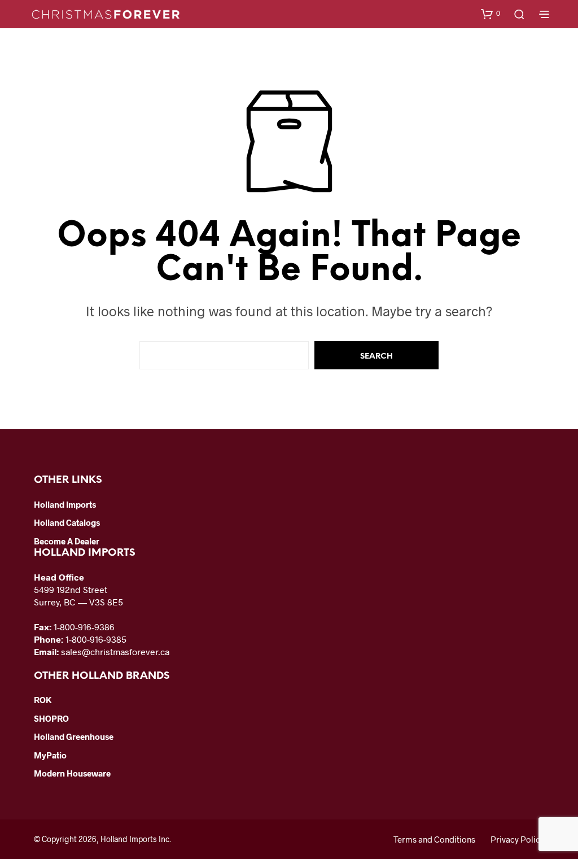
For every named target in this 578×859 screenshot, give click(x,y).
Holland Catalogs (67, 522)
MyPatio (50, 755)
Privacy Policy (517, 839)
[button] (490, 13)
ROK (43, 700)
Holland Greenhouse (73, 736)
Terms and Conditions (434, 839)
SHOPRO (51, 718)
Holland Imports (65, 504)
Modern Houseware (72, 773)
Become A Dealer (66, 541)
